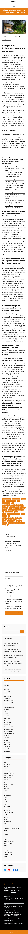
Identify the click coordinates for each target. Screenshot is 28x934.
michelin (6, 817)
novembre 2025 (9, 703)
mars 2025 (7, 720)
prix (5, 824)
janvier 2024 (7, 751)
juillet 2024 (7, 738)
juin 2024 (6, 740)
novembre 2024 (9, 729)
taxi (5, 837)
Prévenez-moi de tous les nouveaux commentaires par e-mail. (14, 601)
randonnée (11, 517)
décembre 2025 (9, 700)
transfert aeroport (9, 841)
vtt (8, 525)
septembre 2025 (9, 707)
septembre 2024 (9, 733)
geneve (6, 782)
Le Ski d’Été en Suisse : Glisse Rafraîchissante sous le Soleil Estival (13, 664)
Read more (13, 892)
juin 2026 (6, 687)
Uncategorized (6, 40)
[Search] (22, 631)
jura (5, 799)
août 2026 (7, 683)
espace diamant (9, 775)
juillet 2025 (7, 711)
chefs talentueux (16, 499)
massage (7, 810)
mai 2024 (7, 742)
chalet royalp (8, 771)
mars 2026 (7, 694)
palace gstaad (8, 821)
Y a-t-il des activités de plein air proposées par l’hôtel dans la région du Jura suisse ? (14, 174)
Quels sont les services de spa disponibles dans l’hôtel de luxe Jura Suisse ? (14, 168)
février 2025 (7, 722)
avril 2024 (7, 744)
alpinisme (7, 764)
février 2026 (7, 696)
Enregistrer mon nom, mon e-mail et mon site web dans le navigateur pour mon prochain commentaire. (15, 588)
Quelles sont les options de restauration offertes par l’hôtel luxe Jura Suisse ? (14, 180)
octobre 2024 (8, 731)
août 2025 (7, 709)
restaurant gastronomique (12, 828)
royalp (6, 830)
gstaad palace (8, 784)
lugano (6, 804)
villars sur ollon (8, 852)
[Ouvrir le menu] (14, 6)
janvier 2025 (7, 725)
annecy (6, 766)
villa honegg (7, 850)
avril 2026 (7, 692)
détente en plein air (11, 501)
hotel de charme (9, 793)
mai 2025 (7, 716)
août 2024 (7, 736)
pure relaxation (6, 516)
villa (5, 848)
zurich (5, 859)
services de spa (11, 521)
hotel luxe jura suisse (14, 508)
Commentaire (9, 550)
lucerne (6, 802)
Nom (7, 566)
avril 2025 (7, 718)
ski (17, 521)
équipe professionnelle (8, 503)
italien (5, 797)
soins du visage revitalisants (15, 523)
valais (5, 846)
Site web (7, 579)
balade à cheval (6, 499)
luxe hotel (7, 806)
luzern (5, 808)
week (5, 857)
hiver (5, 786)
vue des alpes (8, 854)
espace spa (7, 777)
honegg (6, 788)
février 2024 (7, 749)
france (6, 780)
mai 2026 (7, 689)
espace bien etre (9, 773)
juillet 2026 (7, 685)
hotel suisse (7, 795)
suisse (6, 835)
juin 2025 (6, 714)
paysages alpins (9, 512)
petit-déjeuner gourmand (13, 514)
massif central (8, 813)
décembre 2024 (9, 727)
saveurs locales (10, 519)
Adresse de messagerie (12, 572)
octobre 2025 (8, 705)
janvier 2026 (7, 698)
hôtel (5, 791)
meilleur (6, 815)
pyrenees (7, 826)
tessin (5, 839)
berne (5, 769)
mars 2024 (7, 747)
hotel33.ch (14, 1)
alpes (5, 762)
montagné (7, 819)
